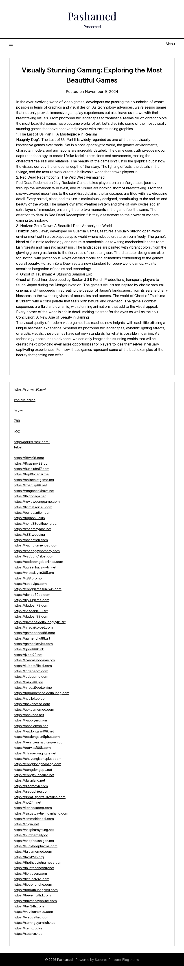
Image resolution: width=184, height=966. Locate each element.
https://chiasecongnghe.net (35, 753)
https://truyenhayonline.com (35, 901)
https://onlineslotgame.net (34, 480)
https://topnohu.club (29, 518)
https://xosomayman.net (32, 529)
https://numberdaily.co (31, 835)
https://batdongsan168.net (34, 731)
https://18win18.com (29, 458)
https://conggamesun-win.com (37, 589)
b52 (17, 431)
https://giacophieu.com (32, 791)
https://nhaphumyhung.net (34, 830)
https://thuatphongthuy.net (34, 868)
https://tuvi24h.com (29, 906)
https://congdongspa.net (33, 769)
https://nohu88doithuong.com (36, 523)
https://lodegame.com (31, 676)
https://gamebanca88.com (34, 633)
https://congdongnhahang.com (37, 764)
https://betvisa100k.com (32, 747)
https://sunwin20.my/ (30, 389)
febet (18, 447)
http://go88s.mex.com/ (32, 442)
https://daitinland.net (29, 780)
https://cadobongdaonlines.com (38, 561)
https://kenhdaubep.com (33, 808)
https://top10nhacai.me (31, 474)
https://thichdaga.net (30, 496)
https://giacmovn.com (31, 786)
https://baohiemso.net (31, 726)
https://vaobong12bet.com (34, 556)
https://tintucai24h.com (31, 879)
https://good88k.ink (29, 649)
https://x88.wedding (29, 534)
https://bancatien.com (31, 540)
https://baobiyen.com (30, 720)
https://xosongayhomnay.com (37, 551)
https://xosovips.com (30, 583)
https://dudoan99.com (31, 616)
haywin (19, 410)
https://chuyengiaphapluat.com (37, 758)
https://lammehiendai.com (34, 819)
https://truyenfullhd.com (32, 895)
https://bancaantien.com (32, 512)
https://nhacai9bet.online (33, 687)
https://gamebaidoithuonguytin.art (40, 622)
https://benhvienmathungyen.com (40, 742)
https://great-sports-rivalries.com (40, 797)
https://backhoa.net (29, 715)
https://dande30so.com (32, 594)
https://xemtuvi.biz (28, 928)
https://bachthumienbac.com (36, 545)
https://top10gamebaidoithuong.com (41, 693)
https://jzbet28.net (28, 655)
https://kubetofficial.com (33, 666)
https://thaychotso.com (32, 704)
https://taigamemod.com (33, 851)
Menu (170, 44)
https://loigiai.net (26, 824)
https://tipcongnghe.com (33, 884)
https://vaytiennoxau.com (33, 911)
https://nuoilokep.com (31, 698)
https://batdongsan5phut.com (37, 736)
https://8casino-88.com (32, 463)
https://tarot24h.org (29, 857)
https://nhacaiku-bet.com (33, 627)
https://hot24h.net (27, 802)
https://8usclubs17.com (31, 469)
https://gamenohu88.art (32, 638)
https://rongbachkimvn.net (34, 491)
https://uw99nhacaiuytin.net (35, 567)
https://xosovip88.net (30, 485)
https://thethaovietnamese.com (38, 862)
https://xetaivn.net (28, 933)
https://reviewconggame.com (37, 501)
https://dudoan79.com (31, 605)
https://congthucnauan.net (34, 775)
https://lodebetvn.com (31, 671)
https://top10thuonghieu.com (36, 890)
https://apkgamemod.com (34, 709)
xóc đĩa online (24, 400)
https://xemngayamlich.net (34, 922)
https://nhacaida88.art (31, 611)
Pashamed (92, 16)
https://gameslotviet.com (33, 644)
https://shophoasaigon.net (34, 841)
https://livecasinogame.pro (34, 660)
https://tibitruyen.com (30, 873)
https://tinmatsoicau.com (33, 507)
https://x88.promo (28, 578)
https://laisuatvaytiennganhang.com (41, 813)
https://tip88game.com (31, 600)
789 (17, 421)
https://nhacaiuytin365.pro (34, 572)
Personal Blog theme (123, 960)
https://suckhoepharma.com (35, 846)
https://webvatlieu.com (31, 917)
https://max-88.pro (28, 682)
